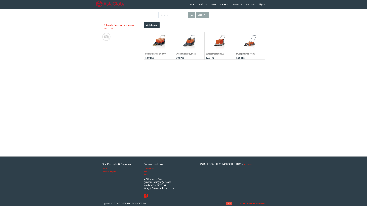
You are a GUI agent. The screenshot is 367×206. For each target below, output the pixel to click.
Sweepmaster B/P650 (186, 53)
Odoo (229, 203)
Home (104, 168)
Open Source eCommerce (252, 203)
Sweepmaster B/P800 (155, 53)
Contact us (149, 168)
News (146, 171)
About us (247, 164)
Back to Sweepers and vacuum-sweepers (120, 26)
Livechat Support (109, 171)
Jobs (146, 174)
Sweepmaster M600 (245, 53)
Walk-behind (151, 24)
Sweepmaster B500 (215, 53)
